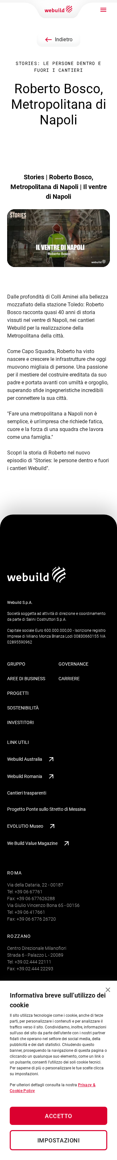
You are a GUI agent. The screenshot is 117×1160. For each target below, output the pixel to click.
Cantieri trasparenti (26, 793)
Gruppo (16, 664)
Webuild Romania (24, 776)
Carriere (69, 678)
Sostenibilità (23, 707)
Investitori (20, 722)
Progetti (18, 693)
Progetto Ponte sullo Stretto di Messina (46, 809)
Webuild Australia (24, 759)
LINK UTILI (18, 742)
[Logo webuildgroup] (36, 581)
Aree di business (26, 678)
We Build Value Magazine (32, 843)
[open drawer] (103, 9)
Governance (73, 664)
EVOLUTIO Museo (25, 826)
